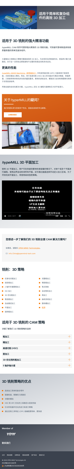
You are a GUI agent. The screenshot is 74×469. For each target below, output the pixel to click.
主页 (3, 31)
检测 (43, 308)
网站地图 (9, 455)
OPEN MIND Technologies (29, 248)
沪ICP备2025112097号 (9, 463)
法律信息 (17, 455)
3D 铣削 (13, 31)
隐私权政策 (25, 455)
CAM (7, 31)
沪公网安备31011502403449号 (14, 465)
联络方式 (42, 455)
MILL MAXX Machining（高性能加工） (19, 73)
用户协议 (34, 455)
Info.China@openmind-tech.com (22, 254)
